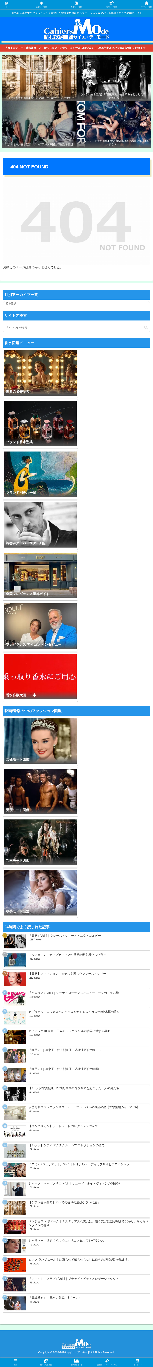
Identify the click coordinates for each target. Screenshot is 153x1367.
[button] (146, 328)
